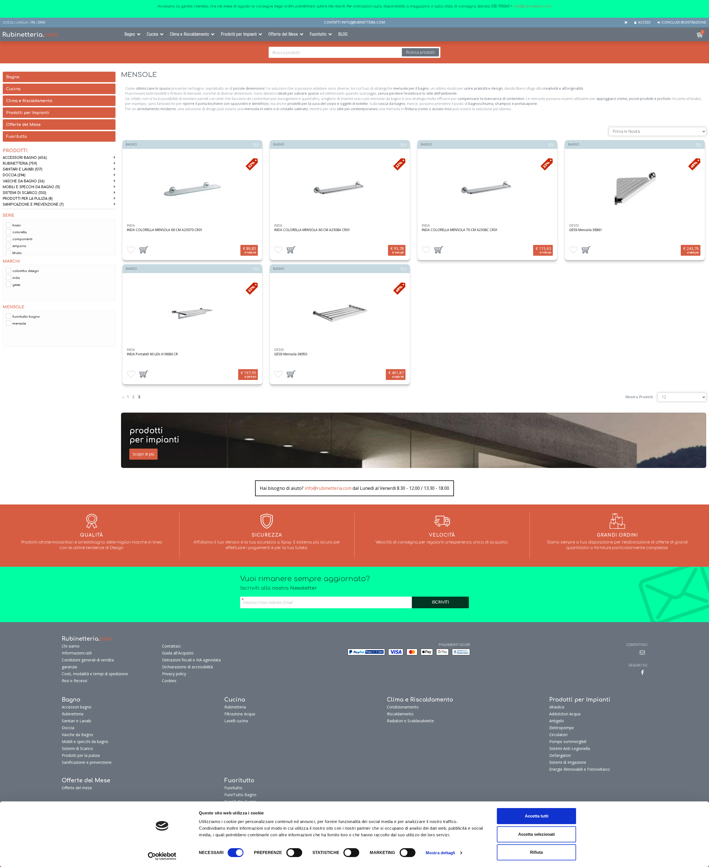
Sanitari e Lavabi (22, 169)
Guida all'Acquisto (178, 653)
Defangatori (560, 755)
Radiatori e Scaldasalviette (410, 720)
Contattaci (171, 646)
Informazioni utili (77, 653)
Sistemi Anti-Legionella (569, 748)
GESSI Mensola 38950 (290, 354)
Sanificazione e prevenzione (33, 204)
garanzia (69, 666)
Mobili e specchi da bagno (31, 187)
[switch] (294, 852)
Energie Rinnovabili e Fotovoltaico (579, 769)
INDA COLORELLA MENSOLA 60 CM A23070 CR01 (164, 229)
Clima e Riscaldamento (189, 34)
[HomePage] (59, 34)
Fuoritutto (318, 34)
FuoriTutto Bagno (26, 317)
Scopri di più (143, 454)
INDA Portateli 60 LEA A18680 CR (152, 354)
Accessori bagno (25, 158)
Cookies (169, 680)
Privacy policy (174, 673)
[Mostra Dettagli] (192, 189)
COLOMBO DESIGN (25, 271)
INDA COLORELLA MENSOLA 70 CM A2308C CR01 (460, 229)
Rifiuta (536, 852)
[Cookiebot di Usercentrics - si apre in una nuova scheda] (162, 856)
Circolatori (558, 734)
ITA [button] (32, 22)
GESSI (16, 285)
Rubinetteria (20, 163)
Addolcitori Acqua (564, 713)
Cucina (152, 34)
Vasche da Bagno (24, 181)
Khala (17, 253)
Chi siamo (70, 646)
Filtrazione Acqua (239, 713)
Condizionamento (403, 707)
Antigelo (556, 720)
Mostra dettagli (440, 852)
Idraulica (556, 707)
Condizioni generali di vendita (88, 659)
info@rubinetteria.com (328, 488)
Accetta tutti (536, 816)
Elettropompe (561, 727)
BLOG (343, 34)
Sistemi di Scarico (24, 193)
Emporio (19, 246)
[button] (143, 249)
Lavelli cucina (236, 720)
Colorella (19, 232)
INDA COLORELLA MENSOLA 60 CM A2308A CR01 (312, 229)
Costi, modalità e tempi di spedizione (95, 673)
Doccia (14, 175)
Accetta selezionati (536, 834)
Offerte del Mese (283, 34)
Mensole (19, 323)
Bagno (129, 34)
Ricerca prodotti (420, 52)
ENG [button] (41, 22)
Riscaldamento (400, 713)
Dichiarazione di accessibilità (187, 666)
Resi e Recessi (74, 680)
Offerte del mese (77, 787)
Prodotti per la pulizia (28, 199)
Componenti (22, 239)
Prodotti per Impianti (239, 34)
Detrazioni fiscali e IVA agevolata (191, 659)
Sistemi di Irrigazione (567, 762)
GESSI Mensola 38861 (585, 229)
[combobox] (354, 52)
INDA (16, 278)
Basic (16, 225)
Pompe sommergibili (567, 741)
